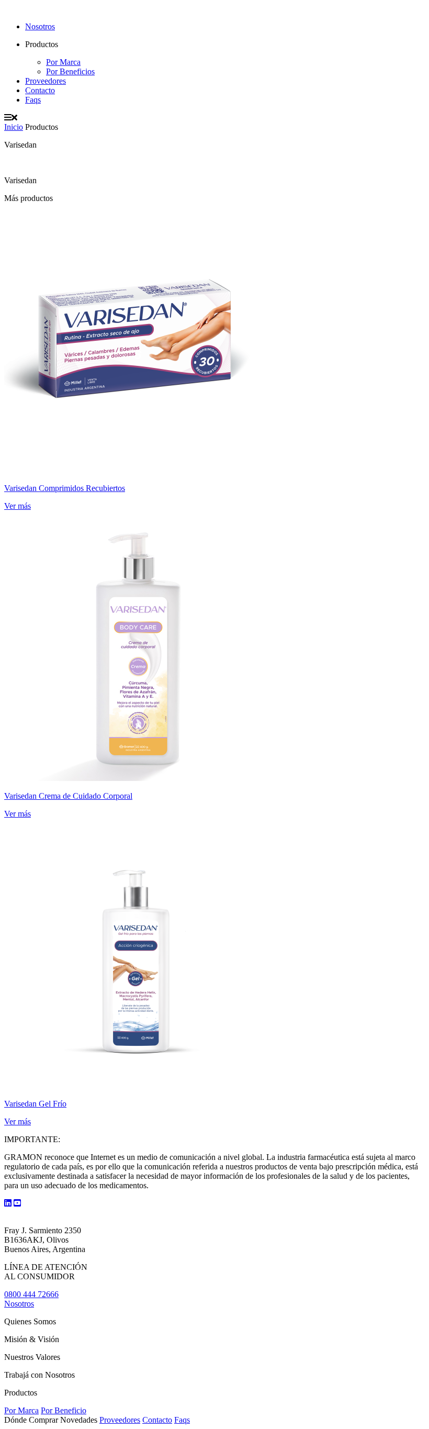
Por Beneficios (70, 71)
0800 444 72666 (31, 1294)
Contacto (40, 90)
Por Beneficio (63, 1410)
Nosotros (40, 26)
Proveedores (45, 80)
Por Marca (63, 62)
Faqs (33, 99)
